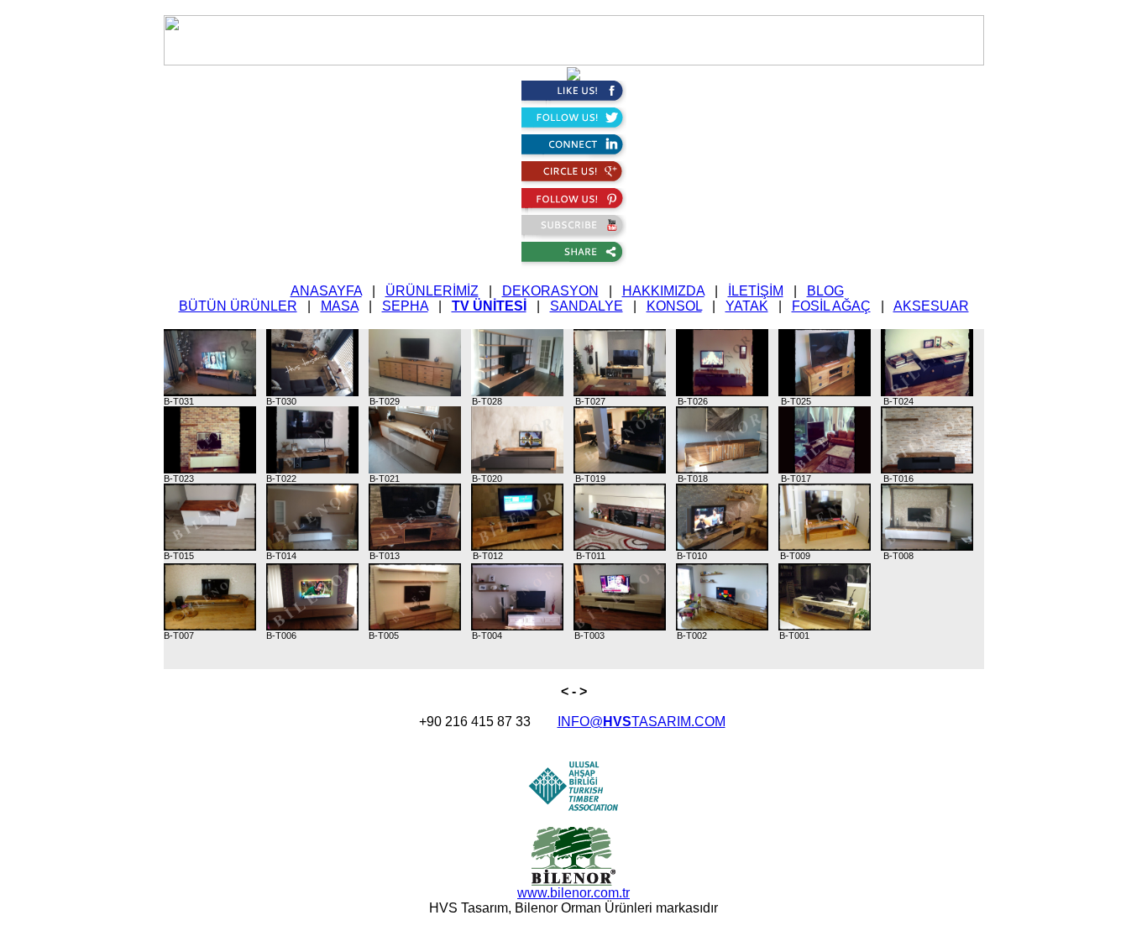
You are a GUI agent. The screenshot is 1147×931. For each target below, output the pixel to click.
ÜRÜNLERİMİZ (432, 291)
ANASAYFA (326, 291)
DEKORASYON (550, 291)
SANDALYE (586, 306)
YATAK (746, 306)
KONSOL (674, 306)
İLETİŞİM (755, 291)
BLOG (825, 291)
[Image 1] (214, 362)
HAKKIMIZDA (663, 291)
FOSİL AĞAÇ (831, 306)
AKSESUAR (931, 306)
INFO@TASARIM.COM (641, 721)
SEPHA (405, 306)
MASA (340, 306)
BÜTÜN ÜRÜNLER (238, 306)
